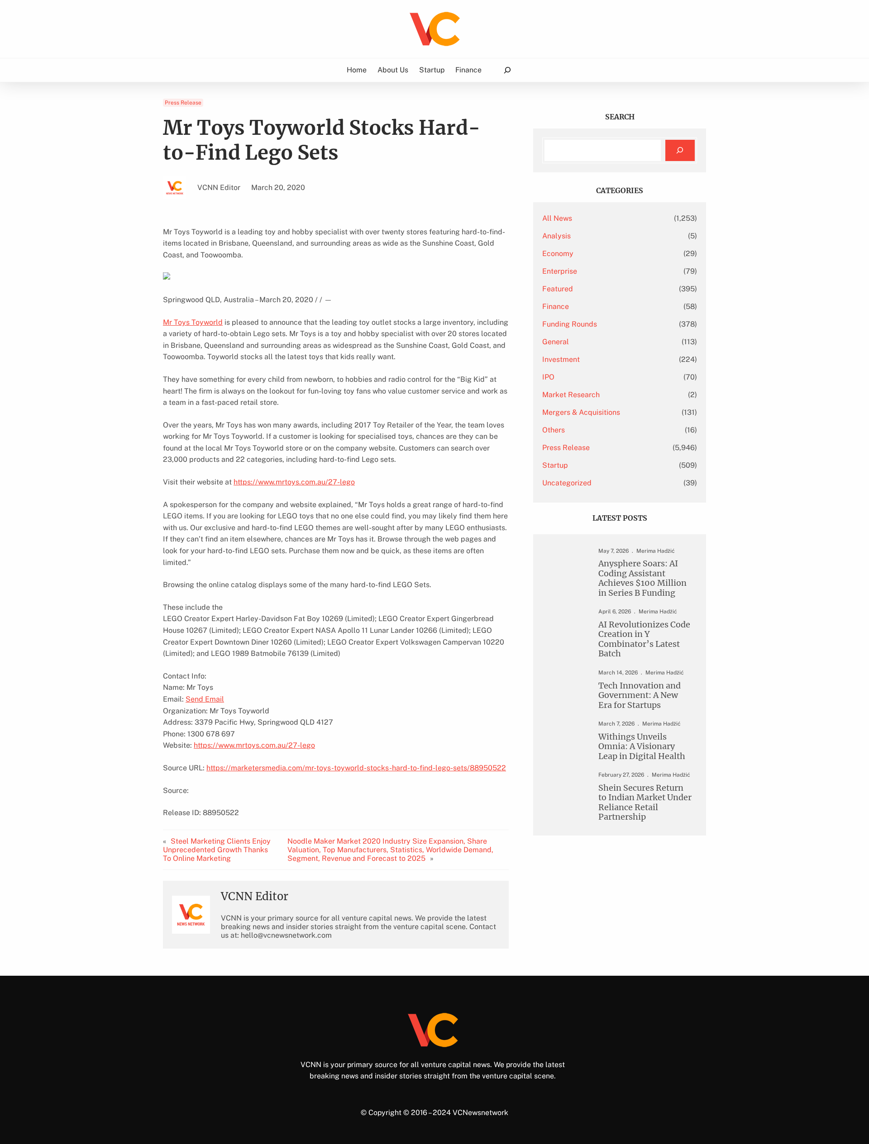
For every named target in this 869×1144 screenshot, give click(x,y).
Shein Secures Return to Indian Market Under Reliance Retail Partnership (645, 802)
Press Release (183, 103)
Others (553, 430)
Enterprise (559, 271)
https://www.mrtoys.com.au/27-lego (294, 482)
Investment (561, 359)
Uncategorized (567, 483)
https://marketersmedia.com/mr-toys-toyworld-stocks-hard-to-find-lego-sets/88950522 (356, 768)
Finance (555, 306)
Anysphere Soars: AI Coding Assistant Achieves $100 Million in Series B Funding (642, 578)
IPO (548, 377)
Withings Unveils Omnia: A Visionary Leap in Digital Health (641, 746)
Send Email (205, 699)
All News (557, 218)
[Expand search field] (507, 70)
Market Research (571, 394)
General (555, 341)
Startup (555, 465)
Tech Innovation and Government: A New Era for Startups (639, 695)
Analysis (556, 236)
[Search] (680, 150)
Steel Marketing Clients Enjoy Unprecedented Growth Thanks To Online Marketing (217, 850)
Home (357, 70)
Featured (557, 289)
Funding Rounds (569, 324)
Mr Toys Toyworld (193, 322)
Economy (557, 253)
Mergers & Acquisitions (581, 412)
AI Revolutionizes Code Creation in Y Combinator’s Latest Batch (644, 639)
